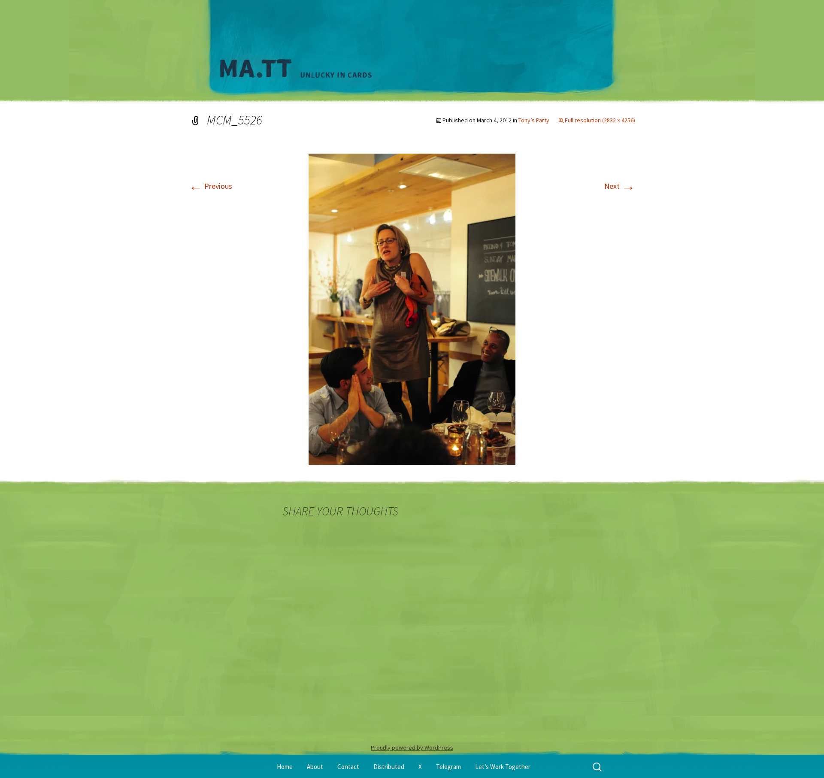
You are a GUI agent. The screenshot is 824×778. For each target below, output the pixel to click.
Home (285, 767)
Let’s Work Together (502, 767)
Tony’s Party (533, 120)
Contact (348, 767)
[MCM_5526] (412, 308)
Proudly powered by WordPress (412, 747)
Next (619, 186)
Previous (210, 186)
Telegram (448, 767)
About (315, 767)
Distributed (388, 767)
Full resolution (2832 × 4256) (600, 120)
